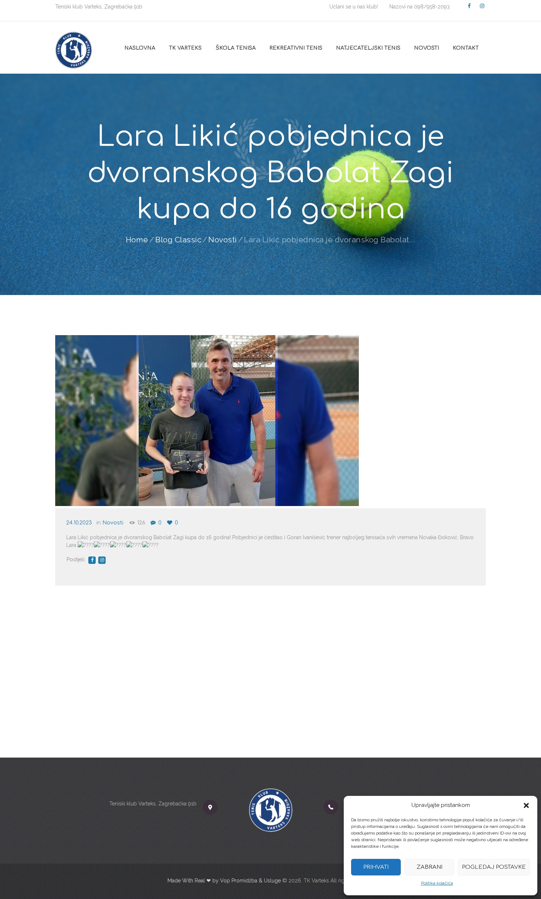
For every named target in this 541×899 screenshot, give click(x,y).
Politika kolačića (437, 883)
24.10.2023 (79, 523)
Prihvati (376, 867)
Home (137, 239)
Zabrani (429, 867)
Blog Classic (178, 239)
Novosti (222, 239)
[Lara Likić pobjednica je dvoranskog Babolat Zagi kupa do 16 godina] (207, 420)
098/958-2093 (432, 7)
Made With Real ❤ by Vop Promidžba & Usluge (224, 881)
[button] (526, 805)
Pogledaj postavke (494, 867)
